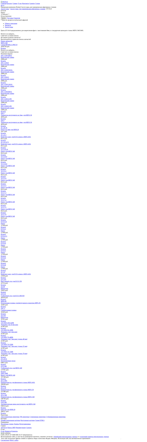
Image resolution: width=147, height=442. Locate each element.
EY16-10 (4, 222)
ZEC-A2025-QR (7, 107)
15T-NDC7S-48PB (14, 338)
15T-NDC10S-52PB (9, 324)
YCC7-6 (8, 215)
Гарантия (17, 18)
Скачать (32, 3)
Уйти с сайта (14, 440)
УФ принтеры (24, 417)
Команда (8, 431)
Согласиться (5, 440)
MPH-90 (20, 302)
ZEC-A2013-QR (7, 100)
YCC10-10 (8, 150)
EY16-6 (3, 258)
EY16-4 (3, 244)
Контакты (25, 3)
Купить (4, 18)
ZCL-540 (17, 396)
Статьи (37, 3)
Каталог (9, 3)
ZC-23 (16, 273)
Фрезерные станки (7, 424)
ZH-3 (16, 114)
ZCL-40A (18, 381)
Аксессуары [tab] (9, 27)
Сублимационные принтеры (56, 417)
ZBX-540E (8, 374)
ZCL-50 (17, 389)
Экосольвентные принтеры (10, 417)
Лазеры (16, 424)
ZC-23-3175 (16, 143)
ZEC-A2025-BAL (7, 71)
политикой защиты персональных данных (94, 436)
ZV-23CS (8, 360)
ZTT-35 (12, 295)
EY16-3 (3, 230)
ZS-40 (4, 287)
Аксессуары (5, 9)
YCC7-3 (8, 193)
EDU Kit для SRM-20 (8, 409)
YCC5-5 (8, 186)
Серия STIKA (39, 420)
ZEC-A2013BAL (7, 56)
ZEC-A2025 (7, 63)
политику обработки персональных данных (106, 438)
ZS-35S (4, 316)
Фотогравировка (25, 424)
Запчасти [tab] (8, 25)
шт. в (2, 5)
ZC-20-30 (10, 128)
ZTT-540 (11, 367)
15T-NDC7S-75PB (14, 352)
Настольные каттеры (27, 420)
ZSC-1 (8, 309)
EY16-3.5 (4, 237)
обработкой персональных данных (65, 436)
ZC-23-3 (16, 136)
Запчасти (4, 427)
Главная (3, 3)
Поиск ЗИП (11, 427)
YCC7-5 (8, 208)
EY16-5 (3, 251)
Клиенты (14, 431)
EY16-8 (3, 266)
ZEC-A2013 (7, 78)
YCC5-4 (8, 179)
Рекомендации (21, 427)
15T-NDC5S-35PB (9, 331)
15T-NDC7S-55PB (14, 345)
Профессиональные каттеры (10, 420)
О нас (20, 3)
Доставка (10, 18)
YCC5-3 (8, 172)
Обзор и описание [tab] (11, 23)
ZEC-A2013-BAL (7, 85)
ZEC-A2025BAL (7, 92)
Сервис (15, 3)
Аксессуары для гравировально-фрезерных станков (27, 9)
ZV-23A (11, 280)
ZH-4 (16, 121)
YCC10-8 (8, 165)
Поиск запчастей (6, 41)
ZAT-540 (18, 403)
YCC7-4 (8, 201)
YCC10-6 (8, 157)
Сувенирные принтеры (38, 417)
